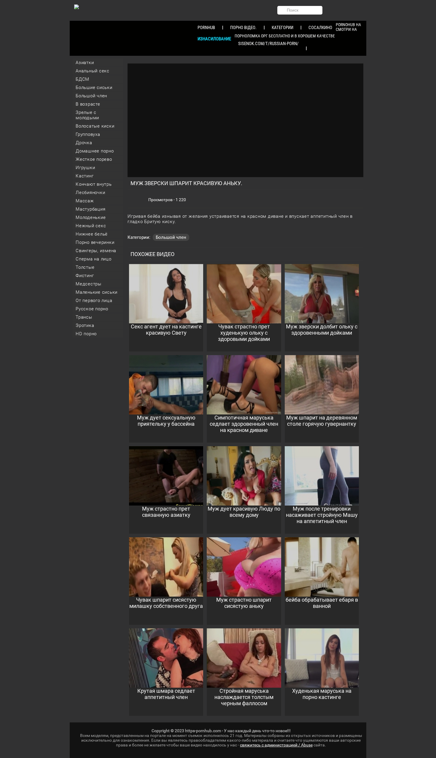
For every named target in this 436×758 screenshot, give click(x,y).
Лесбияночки (90, 192)
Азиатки (85, 62)
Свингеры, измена (96, 250)
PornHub (206, 27)
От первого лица (94, 300)
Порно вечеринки (95, 242)
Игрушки (85, 167)
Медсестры (88, 284)
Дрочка (84, 142)
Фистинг (85, 275)
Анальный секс (92, 71)
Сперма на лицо (94, 259)
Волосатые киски (95, 126)
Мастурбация (90, 209)
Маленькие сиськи (96, 292)
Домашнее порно (95, 151)
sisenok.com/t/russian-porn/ (268, 43)
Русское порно (92, 309)
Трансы (84, 317)
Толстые (85, 267)
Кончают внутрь (94, 184)
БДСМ (82, 79)
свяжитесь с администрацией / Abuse (276, 745)
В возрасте (88, 104)
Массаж (85, 201)
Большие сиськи (94, 87)
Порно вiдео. (243, 27)
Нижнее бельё (92, 234)
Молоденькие (91, 217)
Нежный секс (91, 225)
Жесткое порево (94, 159)
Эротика (85, 325)
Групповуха (88, 134)
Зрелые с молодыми (87, 115)
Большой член (91, 95)
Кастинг (84, 176)
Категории (282, 27)
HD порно (86, 333)
